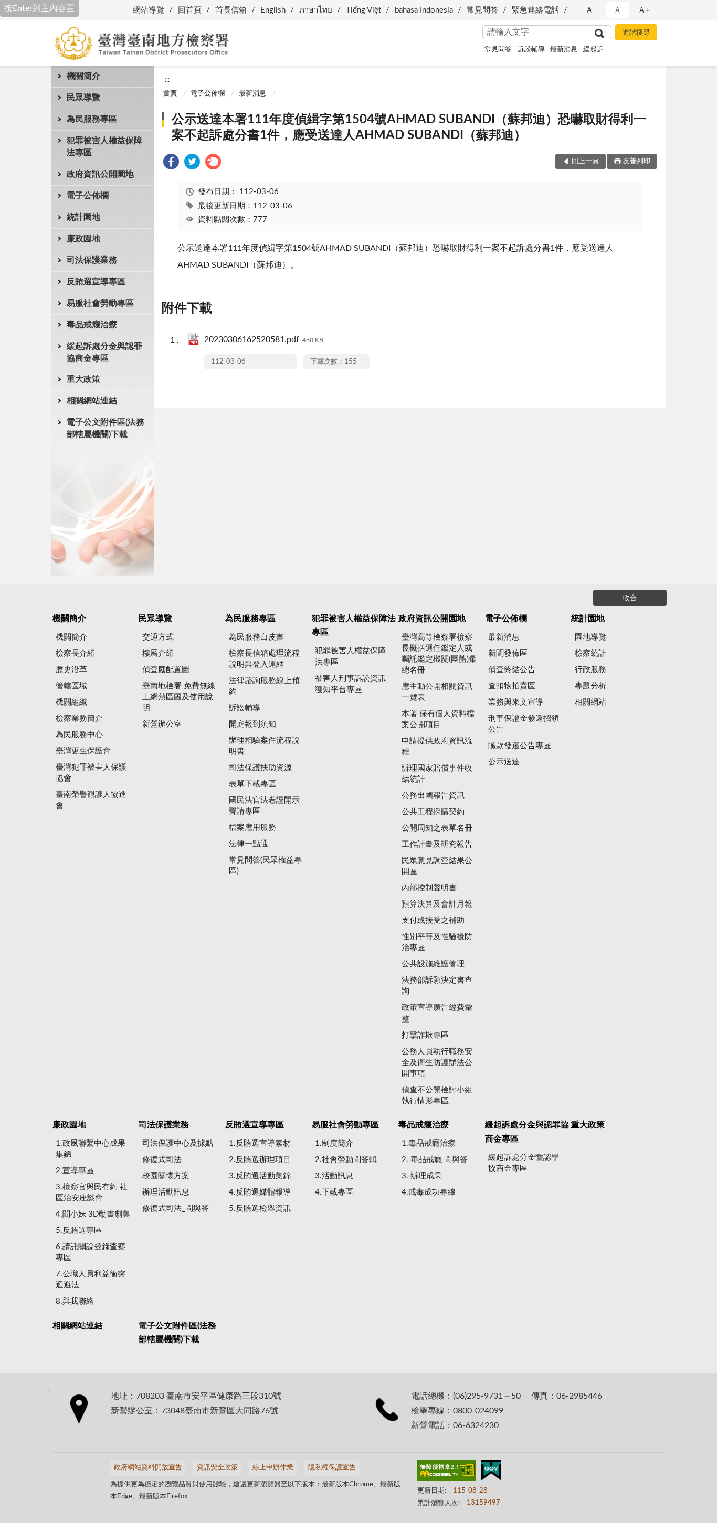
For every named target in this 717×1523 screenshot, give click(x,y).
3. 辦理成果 (422, 1176)
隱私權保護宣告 (332, 1467)
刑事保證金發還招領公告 (523, 724)
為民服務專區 (92, 119)
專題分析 (590, 686)
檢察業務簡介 (79, 718)
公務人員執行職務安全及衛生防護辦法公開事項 (437, 1063)
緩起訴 (593, 49)
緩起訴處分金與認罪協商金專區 (104, 352)
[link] (171, 163)
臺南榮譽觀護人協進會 (91, 800)
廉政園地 (83, 239)
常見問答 (482, 10)
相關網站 (590, 702)
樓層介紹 (158, 653)
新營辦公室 (162, 724)
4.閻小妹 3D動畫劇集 (93, 1214)
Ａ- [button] (590, 10)
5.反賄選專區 (79, 1230)
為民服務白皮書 (256, 637)
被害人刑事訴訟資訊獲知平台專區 (350, 684)
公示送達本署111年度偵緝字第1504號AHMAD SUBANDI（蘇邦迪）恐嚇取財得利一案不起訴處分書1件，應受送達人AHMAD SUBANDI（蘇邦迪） (409, 127)
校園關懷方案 (165, 1176)
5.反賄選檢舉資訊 (260, 1208)
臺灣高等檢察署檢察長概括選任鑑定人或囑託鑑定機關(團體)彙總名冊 (439, 653)
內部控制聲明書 (429, 888)
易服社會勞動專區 (100, 303)
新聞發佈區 (508, 653)
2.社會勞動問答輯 (346, 1160)
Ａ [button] (617, 10)
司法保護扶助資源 (260, 768)
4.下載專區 (334, 1192)
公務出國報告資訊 (433, 796)
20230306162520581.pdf (263, 339)
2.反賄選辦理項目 (260, 1160)
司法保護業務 (92, 260)
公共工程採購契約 (433, 812)
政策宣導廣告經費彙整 (437, 1013)
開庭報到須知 (252, 724)
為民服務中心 (79, 735)
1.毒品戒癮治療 (429, 1143)
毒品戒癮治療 (92, 325)
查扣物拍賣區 (511, 686)
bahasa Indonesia (424, 10)
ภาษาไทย (315, 10)
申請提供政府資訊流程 (437, 746)
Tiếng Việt (363, 10)
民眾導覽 (83, 97)
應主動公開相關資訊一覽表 (437, 692)
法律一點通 (248, 844)
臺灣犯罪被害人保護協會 (91, 772)
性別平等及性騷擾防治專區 (437, 942)
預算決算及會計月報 (437, 904)
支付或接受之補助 (433, 920)
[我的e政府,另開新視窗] (491, 1472)
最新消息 (563, 49)
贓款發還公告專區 (519, 746)
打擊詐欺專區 (425, 1035)
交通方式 (158, 637)
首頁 (170, 93)
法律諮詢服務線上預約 (264, 686)
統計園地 (83, 217)
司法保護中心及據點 (177, 1143)
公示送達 (504, 762)
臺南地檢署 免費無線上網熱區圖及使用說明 (178, 697)
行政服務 (590, 670)
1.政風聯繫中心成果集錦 (90, 1148)
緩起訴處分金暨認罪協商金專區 (523, 1163)
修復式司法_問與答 (175, 1208)
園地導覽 (590, 637)
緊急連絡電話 (535, 10)
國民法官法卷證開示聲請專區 (264, 805)
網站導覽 (148, 10)
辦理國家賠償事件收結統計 (437, 773)
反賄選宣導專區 (96, 282)
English (273, 10)
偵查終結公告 (511, 670)
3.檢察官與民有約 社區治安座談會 (92, 1192)
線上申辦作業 (272, 1467)
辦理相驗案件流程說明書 (264, 746)
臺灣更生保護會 (83, 751)
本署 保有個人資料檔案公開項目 (438, 719)
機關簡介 (83, 76)
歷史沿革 (71, 670)
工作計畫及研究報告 (437, 844)
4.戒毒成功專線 (429, 1192)
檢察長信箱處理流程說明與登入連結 (264, 658)
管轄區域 (71, 686)
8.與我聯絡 (75, 1301)
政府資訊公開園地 (100, 174)
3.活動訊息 (334, 1176)
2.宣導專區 (75, 1171)
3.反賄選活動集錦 (260, 1176)
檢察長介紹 (75, 653)
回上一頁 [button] (585, 161)
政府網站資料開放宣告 (148, 1467)
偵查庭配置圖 (165, 670)
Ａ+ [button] (644, 10)
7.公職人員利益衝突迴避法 (90, 1279)
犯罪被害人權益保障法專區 (104, 146)
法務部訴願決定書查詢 (437, 985)
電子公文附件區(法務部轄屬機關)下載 (105, 428)
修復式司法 (162, 1160)
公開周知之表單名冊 (437, 828)
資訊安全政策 (217, 1467)
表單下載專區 (252, 784)
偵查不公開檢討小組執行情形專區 (437, 1095)
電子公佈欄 (88, 195)
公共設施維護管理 (433, 964)
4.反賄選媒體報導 (260, 1192)
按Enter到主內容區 (39, 8)
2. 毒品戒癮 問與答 (435, 1160)
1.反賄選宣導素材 (260, 1143)
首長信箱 (231, 10)
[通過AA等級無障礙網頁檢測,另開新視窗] (446, 1472)
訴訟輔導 (531, 49)
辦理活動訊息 (165, 1192)
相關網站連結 (92, 401)
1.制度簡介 (334, 1143)
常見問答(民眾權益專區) (265, 865)
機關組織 (71, 702)
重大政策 (83, 379)
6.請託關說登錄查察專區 (90, 1252)
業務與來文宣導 (515, 702)
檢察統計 (590, 653)
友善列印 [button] (636, 161)
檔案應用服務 (252, 828)
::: (167, 80)
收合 (630, 598)
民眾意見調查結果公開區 (437, 866)
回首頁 (190, 10)
